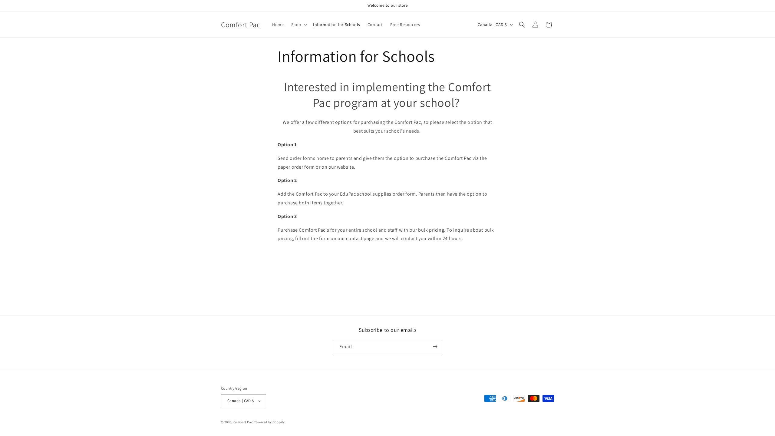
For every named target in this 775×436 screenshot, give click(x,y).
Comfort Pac (243, 422)
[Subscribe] (435, 346)
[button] (298, 24)
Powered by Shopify (269, 422)
